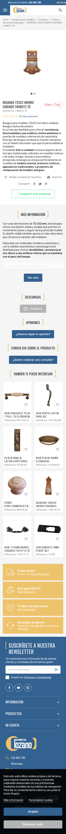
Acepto (33, 811)
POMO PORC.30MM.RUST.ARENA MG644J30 (19, 506)
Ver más (33, 277)
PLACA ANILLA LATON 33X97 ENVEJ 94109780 (16, 461)
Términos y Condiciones (37, 677)
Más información (40, 574)
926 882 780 (37, 625)
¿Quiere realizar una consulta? (33, 359)
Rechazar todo (33, 824)
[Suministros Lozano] (20, 10)
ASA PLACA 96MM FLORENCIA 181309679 (47, 461)
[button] (31, 94)
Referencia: (8, 111)
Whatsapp (22, 628)
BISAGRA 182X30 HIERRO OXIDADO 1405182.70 (46, 506)
